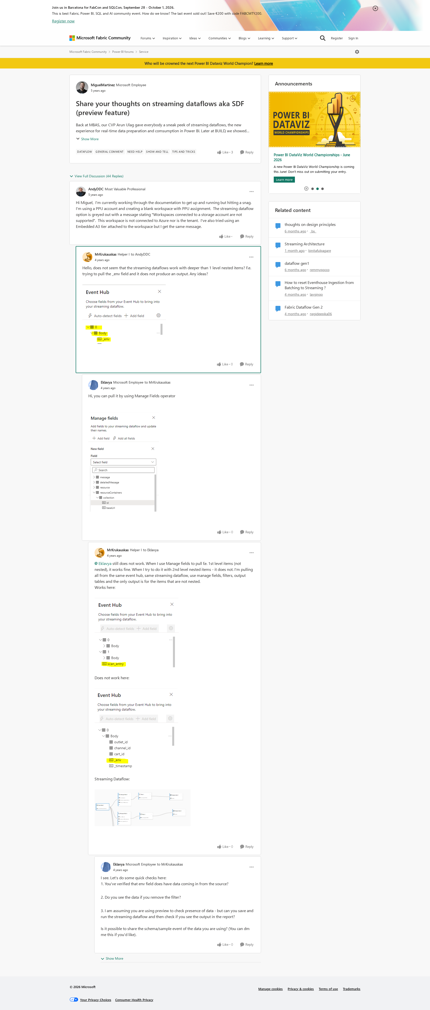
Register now (63, 20)
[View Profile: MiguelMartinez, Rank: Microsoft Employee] (82, 87)
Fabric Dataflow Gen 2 (304, 307)
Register (337, 38)
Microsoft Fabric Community (88, 52)
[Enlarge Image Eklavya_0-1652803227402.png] (123, 462)
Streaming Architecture (304, 243)
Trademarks (351, 989)
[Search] (323, 38)
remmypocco (319, 269)
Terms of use (328, 989)
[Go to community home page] (100, 38)
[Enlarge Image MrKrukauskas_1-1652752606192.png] (124, 314)
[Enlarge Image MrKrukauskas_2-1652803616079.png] (143, 807)
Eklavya (106, 382)
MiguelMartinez (103, 84)
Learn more (263, 63)
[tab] (312, 188)
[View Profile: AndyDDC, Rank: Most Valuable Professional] (81, 192)
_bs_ (313, 231)
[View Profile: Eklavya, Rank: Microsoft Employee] (93, 385)
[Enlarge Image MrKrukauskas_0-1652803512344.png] (137, 632)
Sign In (353, 38)
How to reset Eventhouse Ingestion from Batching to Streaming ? (319, 285)
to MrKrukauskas (157, 382)
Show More (90, 138)
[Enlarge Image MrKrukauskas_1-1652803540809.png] (136, 728)
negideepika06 (321, 313)
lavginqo (316, 294)
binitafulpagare (319, 250)
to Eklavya (151, 549)
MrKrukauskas (105, 254)
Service (143, 52)
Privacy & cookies (301, 989)
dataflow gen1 (297, 263)
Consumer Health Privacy (134, 1000)
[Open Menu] (357, 51)
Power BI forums (123, 52)
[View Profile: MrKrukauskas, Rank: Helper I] (87, 257)
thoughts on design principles (310, 224)
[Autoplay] (306, 188)
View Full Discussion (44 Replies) (99, 176)
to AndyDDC (140, 254)
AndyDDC (96, 189)
